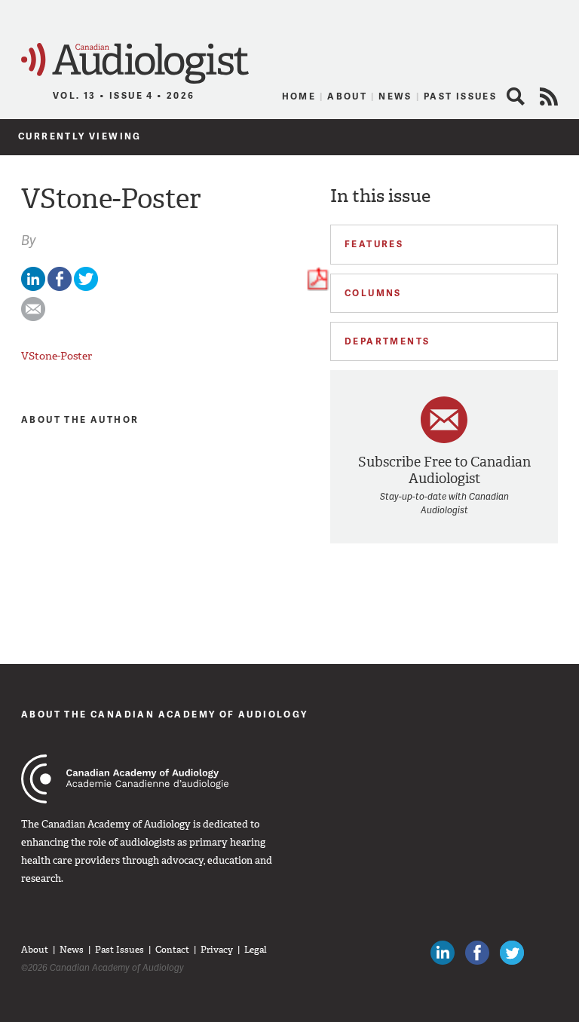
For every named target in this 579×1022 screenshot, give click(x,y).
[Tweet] (86, 287)
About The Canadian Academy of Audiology (164, 714)
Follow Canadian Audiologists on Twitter (512, 953)
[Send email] (33, 318)
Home (299, 96)
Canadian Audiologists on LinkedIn (442, 953)
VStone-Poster (56, 355)
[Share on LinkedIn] (33, 287)
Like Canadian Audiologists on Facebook (477, 953)
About (347, 96)
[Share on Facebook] (59, 287)
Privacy (217, 950)
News (395, 96)
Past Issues (460, 96)
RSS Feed (549, 96)
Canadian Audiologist (135, 63)
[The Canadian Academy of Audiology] (124, 778)
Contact (172, 950)
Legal (255, 950)
